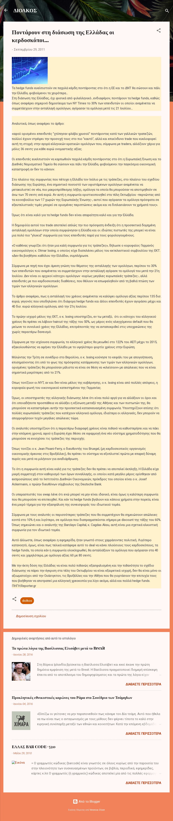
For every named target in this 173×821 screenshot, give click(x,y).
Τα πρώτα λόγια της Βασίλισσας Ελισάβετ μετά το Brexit (58, 648)
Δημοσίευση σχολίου (31, 616)
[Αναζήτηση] (167, 11)
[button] (158, 31)
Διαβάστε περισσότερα (143, 684)
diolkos (27, 601)
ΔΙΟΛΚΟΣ (25, 10)
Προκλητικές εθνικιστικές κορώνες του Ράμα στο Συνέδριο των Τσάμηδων (72, 697)
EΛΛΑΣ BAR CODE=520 (33, 746)
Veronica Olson (97, 810)
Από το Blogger (89, 801)
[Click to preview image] (30, 83)
